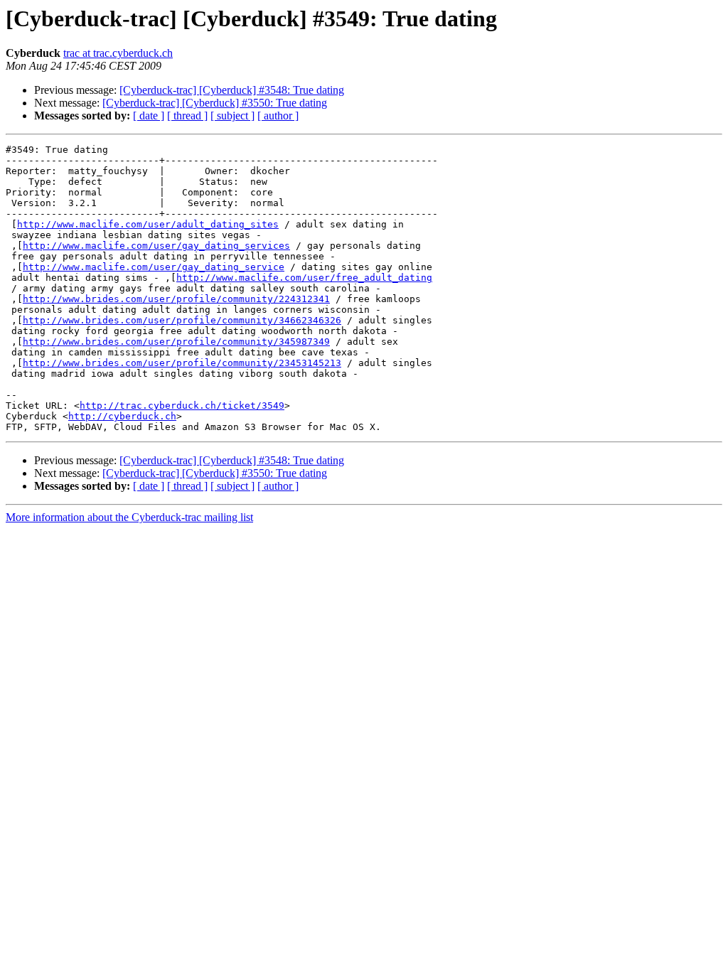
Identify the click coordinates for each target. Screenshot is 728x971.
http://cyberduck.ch (122, 416)
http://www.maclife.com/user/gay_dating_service (153, 267)
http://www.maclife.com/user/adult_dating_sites (148, 224)
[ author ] (278, 115)
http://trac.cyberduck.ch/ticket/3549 (182, 405)
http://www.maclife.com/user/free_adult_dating (304, 277)
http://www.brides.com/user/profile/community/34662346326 (182, 320)
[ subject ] (232, 115)
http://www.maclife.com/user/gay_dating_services (156, 245)
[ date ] (148, 115)
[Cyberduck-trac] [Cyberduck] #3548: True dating (231, 90)
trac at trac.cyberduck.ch (118, 53)
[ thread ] (187, 115)
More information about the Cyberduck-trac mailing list (129, 517)
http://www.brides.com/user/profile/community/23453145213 (182, 363)
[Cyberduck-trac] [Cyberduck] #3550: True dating (214, 103)
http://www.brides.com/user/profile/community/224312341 (176, 299)
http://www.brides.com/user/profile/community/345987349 (176, 341)
